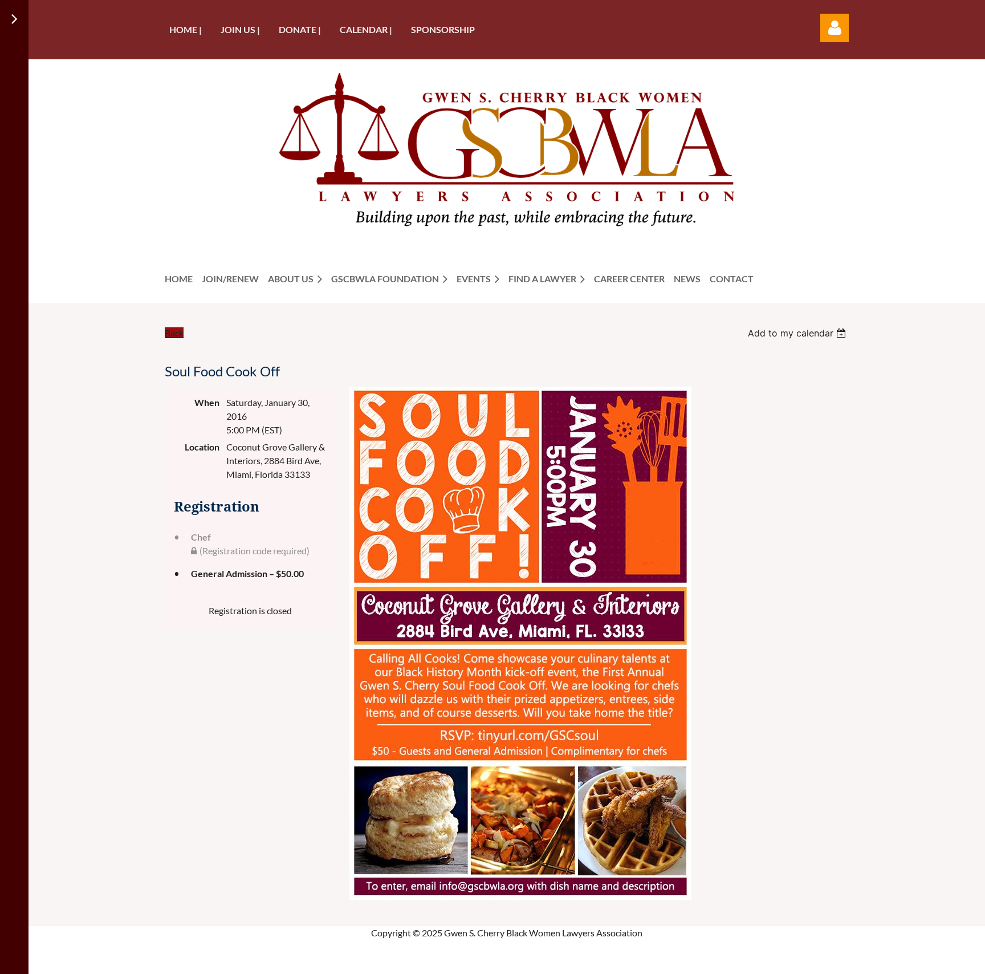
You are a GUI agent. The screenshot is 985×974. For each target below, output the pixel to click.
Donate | (300, 29)
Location (202, 446)
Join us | (240, 29)
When (206, 402)
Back (174, 332)
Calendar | (366, 29)
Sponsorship (443, 29)
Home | (185, 29)
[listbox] (798, 333)
